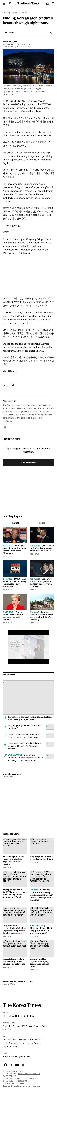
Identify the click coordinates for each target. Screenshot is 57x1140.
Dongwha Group (22, 1057)
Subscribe (7, 1026)
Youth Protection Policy (13, 1043)
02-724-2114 (11, 1076)
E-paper (16, 1026)
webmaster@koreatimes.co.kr (29, 1074)
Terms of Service (33, 1043)
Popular (41, 523)
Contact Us (28, 1016)
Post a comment (28, 462)
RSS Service (27, 1026)
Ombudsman (23, 1040)
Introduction (8, 1016)
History (18, 1016)
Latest (15, 523)
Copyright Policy (10, 1046)
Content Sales (40, 1026)
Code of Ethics (9, 1040)
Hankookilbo (8, 1057)
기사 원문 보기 (10, 371)
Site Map (7, 1030)
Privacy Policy (36, 1040)
